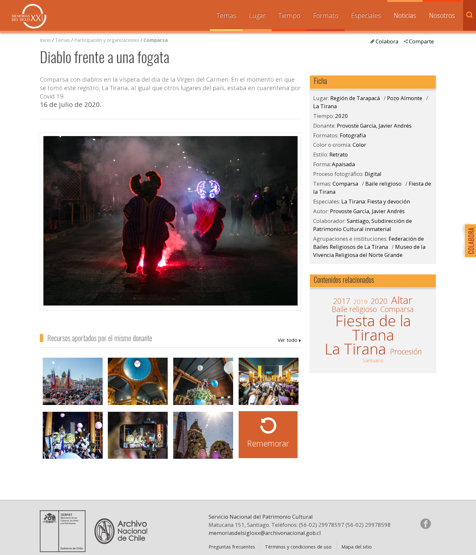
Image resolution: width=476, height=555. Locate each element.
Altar (401, 300)
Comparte (421, 41)
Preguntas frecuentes (232, 546)
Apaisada (343, 164)
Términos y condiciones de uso (298, 546)
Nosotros (442, 15)
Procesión (406, 352)
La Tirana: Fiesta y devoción (375, 201)
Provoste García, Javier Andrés (289, 340)
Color (359, 144)
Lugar (257, 15)
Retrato (338, 154)
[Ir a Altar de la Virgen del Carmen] (73, 436)
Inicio (45, 40)
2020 (341, 116)
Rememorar (268, 443)
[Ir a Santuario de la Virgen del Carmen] (269, 382)
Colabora (387, 41)
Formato (325, 15)
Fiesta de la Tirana (373, 328)
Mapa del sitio (356, 546)
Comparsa (155, 40)
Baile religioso (383, 183)
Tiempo (289, 15)
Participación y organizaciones (106, 40)
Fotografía (353, 135)
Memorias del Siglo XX (29, 16)
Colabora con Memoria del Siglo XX (468, 240)
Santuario (373, 360)
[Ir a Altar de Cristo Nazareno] (203, 382)
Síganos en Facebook (425, 523)
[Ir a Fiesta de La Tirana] (203, 436)
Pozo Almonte (404, 98)
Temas (226, 15)
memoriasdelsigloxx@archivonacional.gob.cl (265, 533)
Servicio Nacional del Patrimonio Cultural (261, 516)
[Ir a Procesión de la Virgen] (73, 382)
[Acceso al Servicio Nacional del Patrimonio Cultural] (65, 549)
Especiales (366, 15)
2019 (360, 302)
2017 (341, 301)
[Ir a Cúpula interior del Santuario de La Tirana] (138, 382)
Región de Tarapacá (355, 98)
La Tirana (325, 106)
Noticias (405, 15)
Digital (373, 174)
